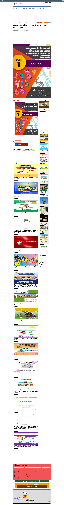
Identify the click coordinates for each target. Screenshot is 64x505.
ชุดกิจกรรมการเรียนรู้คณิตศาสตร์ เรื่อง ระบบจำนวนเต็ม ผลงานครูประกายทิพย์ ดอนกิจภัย (23, 149)
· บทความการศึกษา (44, 469)
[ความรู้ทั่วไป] (43, 8)
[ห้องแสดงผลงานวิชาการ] (34, 8)
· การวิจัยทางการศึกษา (44, 470)
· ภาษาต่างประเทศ (27, 471)
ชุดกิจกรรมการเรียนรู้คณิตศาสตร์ (17, 150)
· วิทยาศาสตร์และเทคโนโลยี (28, 470)
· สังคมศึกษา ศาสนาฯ (27, 474)
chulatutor (40, 265)
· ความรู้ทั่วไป (26, 468)
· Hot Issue (15, 475)
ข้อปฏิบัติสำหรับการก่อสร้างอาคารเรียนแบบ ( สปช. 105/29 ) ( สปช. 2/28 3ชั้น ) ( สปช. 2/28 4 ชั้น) (44, 242)
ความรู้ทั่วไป (19, 22)
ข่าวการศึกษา (15, 22)
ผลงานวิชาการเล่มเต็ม (40, 22)
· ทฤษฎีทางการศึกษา (44, 468)
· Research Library (16, 476)
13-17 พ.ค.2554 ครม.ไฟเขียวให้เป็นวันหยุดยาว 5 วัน (44, 204)
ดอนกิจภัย (34, 150)
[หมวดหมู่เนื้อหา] (30, 8)
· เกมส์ (35, 474)
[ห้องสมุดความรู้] (25, 8)
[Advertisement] (32, 16)
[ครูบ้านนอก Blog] (21, 8)
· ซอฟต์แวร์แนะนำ (16, 473)
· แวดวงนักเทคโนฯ (16, 478)
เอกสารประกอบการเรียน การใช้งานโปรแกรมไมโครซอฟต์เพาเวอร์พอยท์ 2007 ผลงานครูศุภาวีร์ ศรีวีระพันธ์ (44, 151)
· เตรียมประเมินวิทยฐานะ (44, 474)
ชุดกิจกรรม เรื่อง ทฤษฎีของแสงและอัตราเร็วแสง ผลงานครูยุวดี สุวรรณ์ (44, 141)
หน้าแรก (50, 22)
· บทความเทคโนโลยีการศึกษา (17, 469)
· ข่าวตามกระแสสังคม (36, 469)
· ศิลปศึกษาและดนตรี (27, 475)
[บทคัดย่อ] (38, 8)
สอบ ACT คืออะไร (41, 264)
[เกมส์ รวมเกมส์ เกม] (41, 8)
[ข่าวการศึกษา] (18, 8)
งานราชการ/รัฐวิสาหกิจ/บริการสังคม (25, 22)
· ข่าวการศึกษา (35, 468)
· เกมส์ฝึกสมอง (36, 475)
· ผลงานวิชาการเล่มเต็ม (44, 475)
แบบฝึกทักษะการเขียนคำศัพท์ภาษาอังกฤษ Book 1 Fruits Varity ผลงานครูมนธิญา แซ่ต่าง (44, 172)
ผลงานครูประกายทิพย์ (29, 150)
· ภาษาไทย (26, 472)
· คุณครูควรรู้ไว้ (43, 473)
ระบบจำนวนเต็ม (25, 150)
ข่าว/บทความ (46, 22)
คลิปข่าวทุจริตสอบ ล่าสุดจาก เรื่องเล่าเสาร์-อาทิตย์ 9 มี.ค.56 (44, 232)
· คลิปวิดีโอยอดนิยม (36, 471)
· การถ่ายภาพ (15, 474)
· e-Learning (15, 470)
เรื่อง (22, 150)
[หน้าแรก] (14, 8)
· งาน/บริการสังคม (36, 470)
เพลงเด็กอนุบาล (40, 266)
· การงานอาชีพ (26, 476)
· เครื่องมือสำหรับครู (44, 476)
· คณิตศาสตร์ (26, 469)
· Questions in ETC (16, 477)
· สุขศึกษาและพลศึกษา (27, 473)
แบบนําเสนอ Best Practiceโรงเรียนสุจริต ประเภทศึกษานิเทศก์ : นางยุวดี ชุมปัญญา (44, 192)
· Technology (16, 468)
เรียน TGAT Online (41, 263)
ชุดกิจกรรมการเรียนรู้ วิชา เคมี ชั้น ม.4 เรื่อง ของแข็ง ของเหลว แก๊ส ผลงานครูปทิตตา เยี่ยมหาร (44, 109)
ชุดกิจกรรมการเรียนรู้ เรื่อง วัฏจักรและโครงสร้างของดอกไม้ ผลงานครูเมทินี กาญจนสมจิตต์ (44, 161)
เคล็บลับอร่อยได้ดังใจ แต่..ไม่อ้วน (44, 213)
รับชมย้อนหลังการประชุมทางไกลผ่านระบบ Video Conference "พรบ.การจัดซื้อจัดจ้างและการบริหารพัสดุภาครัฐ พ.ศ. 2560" (44, 223)
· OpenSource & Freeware (17, 472)
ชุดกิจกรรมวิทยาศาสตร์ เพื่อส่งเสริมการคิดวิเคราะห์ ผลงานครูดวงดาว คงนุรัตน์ (44, 182)
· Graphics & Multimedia (17, 471)
